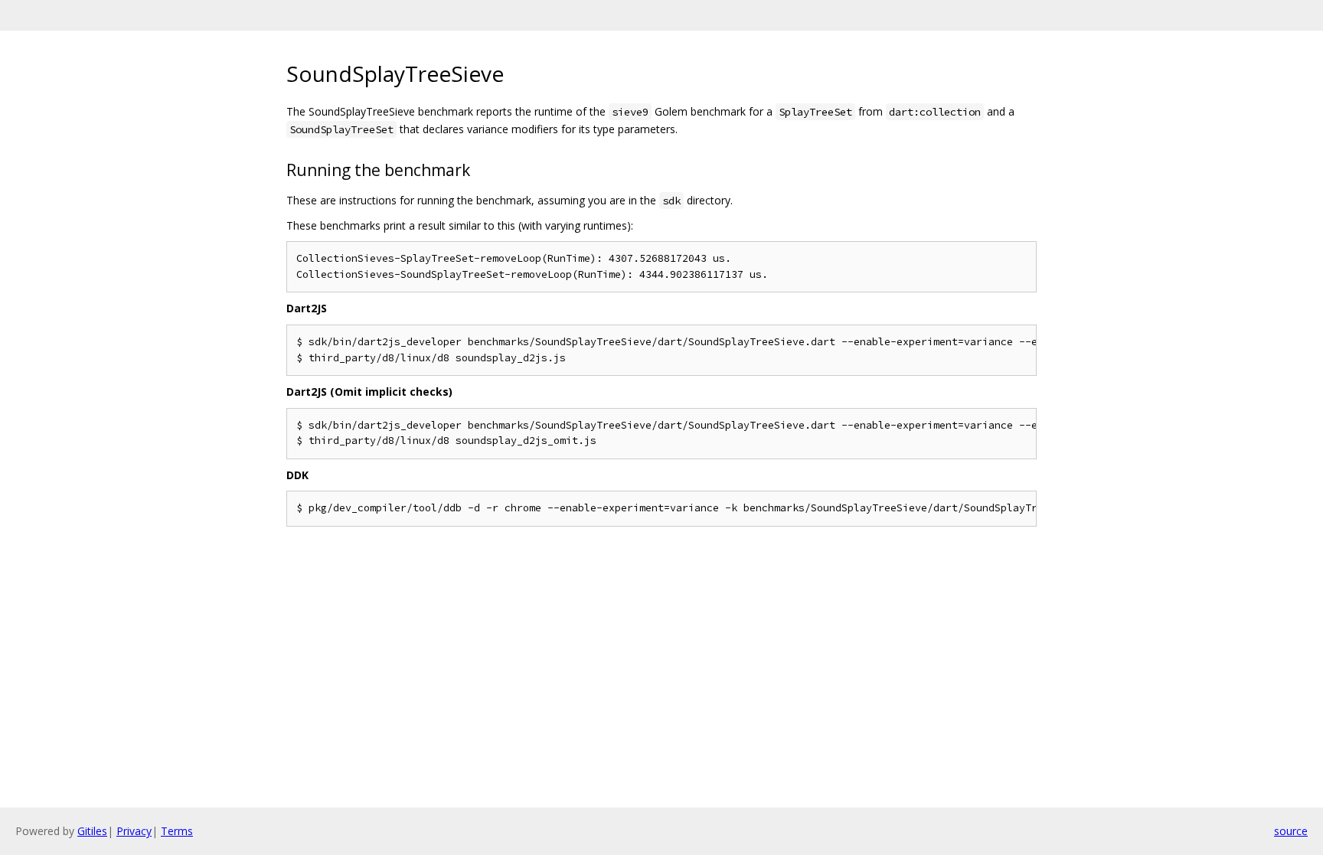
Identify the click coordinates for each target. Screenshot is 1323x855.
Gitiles (92, 831)
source (1291, 831)
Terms (177, 831)
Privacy (134, 831)
